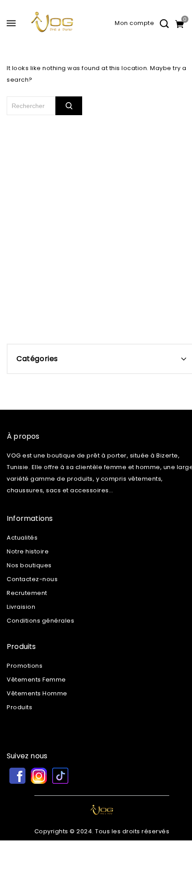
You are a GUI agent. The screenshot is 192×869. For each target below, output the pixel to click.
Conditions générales (40, 620)
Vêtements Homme (37, 693)
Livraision (21, 607)
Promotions (24, 665)
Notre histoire (28, 551)
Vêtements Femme (36, 679)
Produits (19, 707)
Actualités (22, 537)
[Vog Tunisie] (52, 25)
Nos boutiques (29, 565)
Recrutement (27, 593)
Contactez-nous (32, 579)
